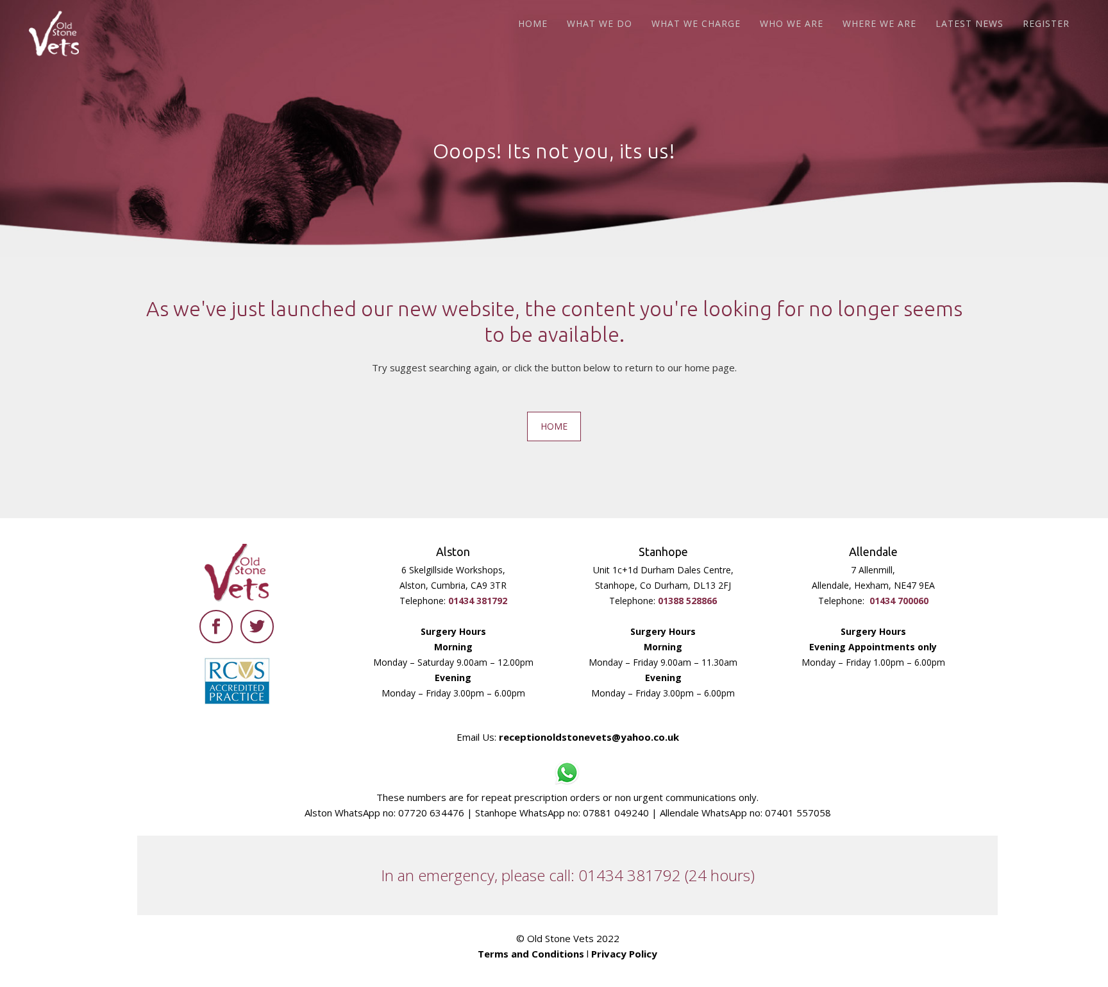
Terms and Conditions (531, 953)
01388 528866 (687, 601)
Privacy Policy (624, 953)
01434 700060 (898, 601)
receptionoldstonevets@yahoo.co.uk (589, 736)
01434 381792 (477, 601)
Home (554, 426)
